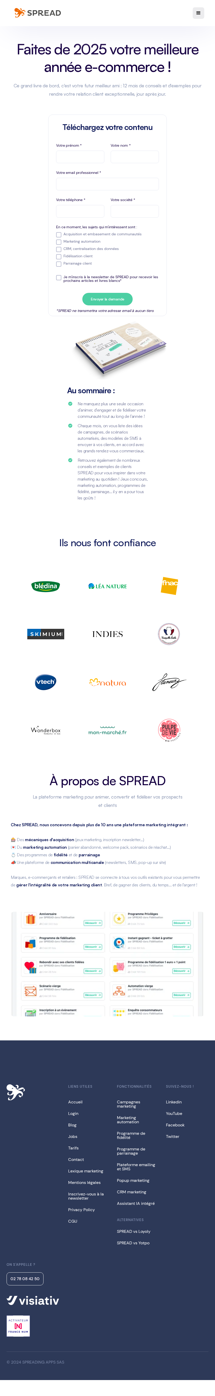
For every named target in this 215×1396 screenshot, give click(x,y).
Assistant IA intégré (136, 1203)
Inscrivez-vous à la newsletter (86, 1196)
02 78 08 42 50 (25, 1278)
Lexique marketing (85, 1171)
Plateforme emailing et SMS (136, 1167)
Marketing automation (128, 1120)
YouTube (174, 1113)
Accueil (75, 1102)
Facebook (175, 1125)
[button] (198, 13)
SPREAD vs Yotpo (133, 1243)
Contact (76, 1159)
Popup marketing (133, 1180)
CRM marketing (131, 1192)
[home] (37, 13)
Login (73, 1113)
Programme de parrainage (131, 1151)
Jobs (72, 1136)
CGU (72, 1221)
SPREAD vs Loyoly (133, 1231)
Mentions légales (84, 1182)
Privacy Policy (81, 1209)
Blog (72, 1125)
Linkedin (174, 1102)
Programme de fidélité (131, 1135)
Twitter (172, 1136)
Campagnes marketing (128, 1104)
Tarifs (73, 1148)
